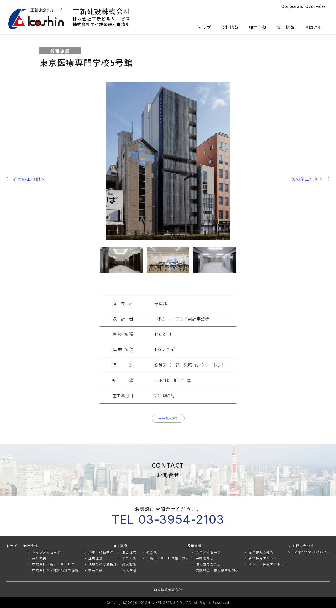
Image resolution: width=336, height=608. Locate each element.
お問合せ (313, 27)
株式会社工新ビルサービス (101, 18)
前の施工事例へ (29, 179)
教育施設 (129, 564)
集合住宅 (129, 552)
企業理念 (95, 558)
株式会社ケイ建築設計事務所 (101, 24)
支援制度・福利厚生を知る (217, 570)
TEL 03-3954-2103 (168, 519)
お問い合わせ (303, 546)
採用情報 (285, 27)
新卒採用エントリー (265, 558)
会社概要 (39, 558)
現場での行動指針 (102, 564)
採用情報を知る (261, 552)
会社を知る (205, 558)
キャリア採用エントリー (268, 564)
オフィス (129, 558)
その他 (151, 552)
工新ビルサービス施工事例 (167, 558)
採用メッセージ (208, 552)
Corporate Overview (303, 6)
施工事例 (258, 27)
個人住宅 (129, 570)
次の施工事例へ (307, 179)
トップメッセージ (46, 552)
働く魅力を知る (208, 564)
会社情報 (229, 27)
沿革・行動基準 (100, 552)
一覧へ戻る (168, 418)
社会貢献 (95, 570)
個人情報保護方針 (168, 589)
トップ (204, 27)
